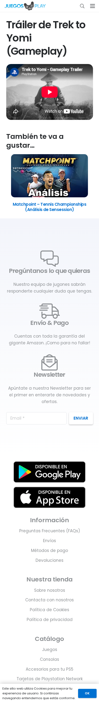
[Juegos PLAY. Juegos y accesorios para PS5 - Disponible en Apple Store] (49, 497)
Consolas (49, 659)
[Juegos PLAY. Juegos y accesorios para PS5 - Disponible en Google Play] (49, 472)
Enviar (81, 418)
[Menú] (92, 6)
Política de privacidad (50, 619)
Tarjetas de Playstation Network (50, 679)
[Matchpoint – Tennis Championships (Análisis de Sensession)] (49, 196)
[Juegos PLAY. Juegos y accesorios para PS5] (25, 6)
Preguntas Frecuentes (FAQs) (49, 531)
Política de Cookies (49, 610)
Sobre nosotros (49, 590)
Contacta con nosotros (49, 600)
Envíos (49, 541)
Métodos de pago (49, 550)
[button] (82, 6)
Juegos (49, 649)
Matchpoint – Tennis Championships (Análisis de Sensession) (49, 206)
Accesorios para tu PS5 (49, 669)
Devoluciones (49, 560)
